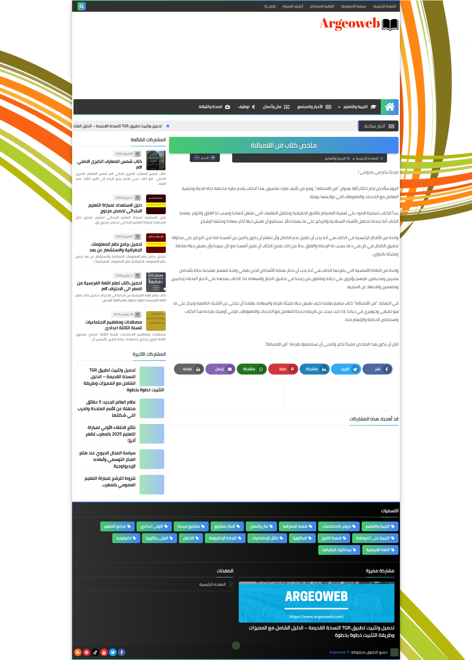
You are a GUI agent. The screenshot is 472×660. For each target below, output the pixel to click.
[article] (227, 396)
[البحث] (82, 6)
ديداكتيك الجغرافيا (337, 549)
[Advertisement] (172, 55)
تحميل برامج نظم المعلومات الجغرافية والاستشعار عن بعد (115, 247)
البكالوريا (300, 537)
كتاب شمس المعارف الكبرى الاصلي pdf (109, 164)
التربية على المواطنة (373, 537)
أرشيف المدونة (293, 6)
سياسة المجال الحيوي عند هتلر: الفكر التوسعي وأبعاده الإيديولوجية (107, 459)
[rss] (78, 652)
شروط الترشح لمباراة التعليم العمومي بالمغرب (110, 481)
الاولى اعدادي (152, 526)
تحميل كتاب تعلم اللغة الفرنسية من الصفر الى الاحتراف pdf (109, 286)
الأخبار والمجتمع (310, 106)
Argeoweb (337, 652)
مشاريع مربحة (189, 526)
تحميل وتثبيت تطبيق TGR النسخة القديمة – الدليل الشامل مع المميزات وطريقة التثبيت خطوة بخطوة (109, 125)
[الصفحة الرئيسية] (390, 106)
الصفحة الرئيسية (384, 6)
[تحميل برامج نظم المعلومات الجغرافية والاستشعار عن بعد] (156, 243)
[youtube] (104, 652)
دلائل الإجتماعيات (265, 537)
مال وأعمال (272, 106)
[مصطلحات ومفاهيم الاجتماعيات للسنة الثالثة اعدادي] (156, 321)
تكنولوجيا (123, 537)
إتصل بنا (269, 6)
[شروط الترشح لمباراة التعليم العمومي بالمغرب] (152, 484)
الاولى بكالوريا (157, 537)
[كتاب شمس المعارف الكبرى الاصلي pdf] (156, 160)
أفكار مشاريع (225, 526)
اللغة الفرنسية (378, 549)
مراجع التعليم (115, 526)
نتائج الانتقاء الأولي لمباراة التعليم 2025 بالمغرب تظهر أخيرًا (110, 433)
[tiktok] (95, 652)
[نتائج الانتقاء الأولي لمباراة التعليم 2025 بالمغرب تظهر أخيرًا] (152, 434)
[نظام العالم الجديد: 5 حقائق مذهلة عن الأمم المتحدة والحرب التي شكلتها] (152, 408)
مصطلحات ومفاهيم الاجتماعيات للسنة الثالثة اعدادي (113, 325)
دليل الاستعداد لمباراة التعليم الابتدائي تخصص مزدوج (115, 208)
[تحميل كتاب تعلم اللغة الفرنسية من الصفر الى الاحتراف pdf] (156, 282)
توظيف (243, 106)
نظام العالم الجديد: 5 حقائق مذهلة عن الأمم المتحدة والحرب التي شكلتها (106, 408)
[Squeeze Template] (394, 652)
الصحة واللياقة (210, 106)
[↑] (236, 645)
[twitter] (113, 652)
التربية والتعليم (356, 106)
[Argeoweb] (359, 24)
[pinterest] (86, 652)
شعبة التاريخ (331, 537)
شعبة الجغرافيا (295, 526)
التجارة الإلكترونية (223, 537)
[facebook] (121, 652)
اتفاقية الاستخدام (322, 6)
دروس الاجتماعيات (336, 526)
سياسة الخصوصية (353, 6)
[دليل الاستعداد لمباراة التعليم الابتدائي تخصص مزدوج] (156, 204)
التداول (188, 537)
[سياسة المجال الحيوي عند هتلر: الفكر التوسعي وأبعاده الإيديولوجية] (152, 459)
